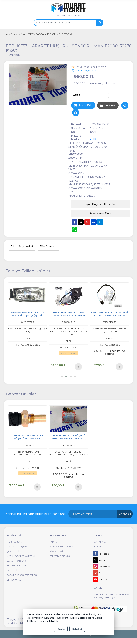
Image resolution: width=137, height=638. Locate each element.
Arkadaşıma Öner (100, 213)
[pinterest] (87, 222)
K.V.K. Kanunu (14, 542)
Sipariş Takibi (57, 551)
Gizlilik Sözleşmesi (17, 546)
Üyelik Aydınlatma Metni (21, 556)
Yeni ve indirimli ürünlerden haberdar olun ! (35, 513)
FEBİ (93, 139)
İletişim (97, 546)
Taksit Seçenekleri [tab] (22, 246)
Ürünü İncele (37, 366)
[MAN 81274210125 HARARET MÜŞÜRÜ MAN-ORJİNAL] (27, 418)
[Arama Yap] (99, 22)
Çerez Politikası (16, 551)
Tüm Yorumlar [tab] (48, 246)
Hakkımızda (99, 542)
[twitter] (81, 222)
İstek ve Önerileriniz (61, 546)
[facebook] (74, 222)
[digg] (94, 222)
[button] (62, 376)
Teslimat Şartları (17, 565)
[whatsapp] (74, 229)
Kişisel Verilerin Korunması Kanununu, (47, 618)
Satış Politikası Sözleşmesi (22, 575)
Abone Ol (125, 514)
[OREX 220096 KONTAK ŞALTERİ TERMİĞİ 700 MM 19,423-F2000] (68, 295)
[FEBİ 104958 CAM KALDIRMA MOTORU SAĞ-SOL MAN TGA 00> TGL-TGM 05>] (27, 295)
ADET (76, 95)
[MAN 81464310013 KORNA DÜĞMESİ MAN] (109, 295)
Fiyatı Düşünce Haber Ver (100, 204)
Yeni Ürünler (14, 580)
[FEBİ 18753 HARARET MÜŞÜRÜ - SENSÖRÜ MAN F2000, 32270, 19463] (37, 84)
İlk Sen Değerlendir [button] (86, 70)
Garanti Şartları (16, 561)
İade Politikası (15, 570)
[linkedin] (100, 222)
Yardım (53, 542)
